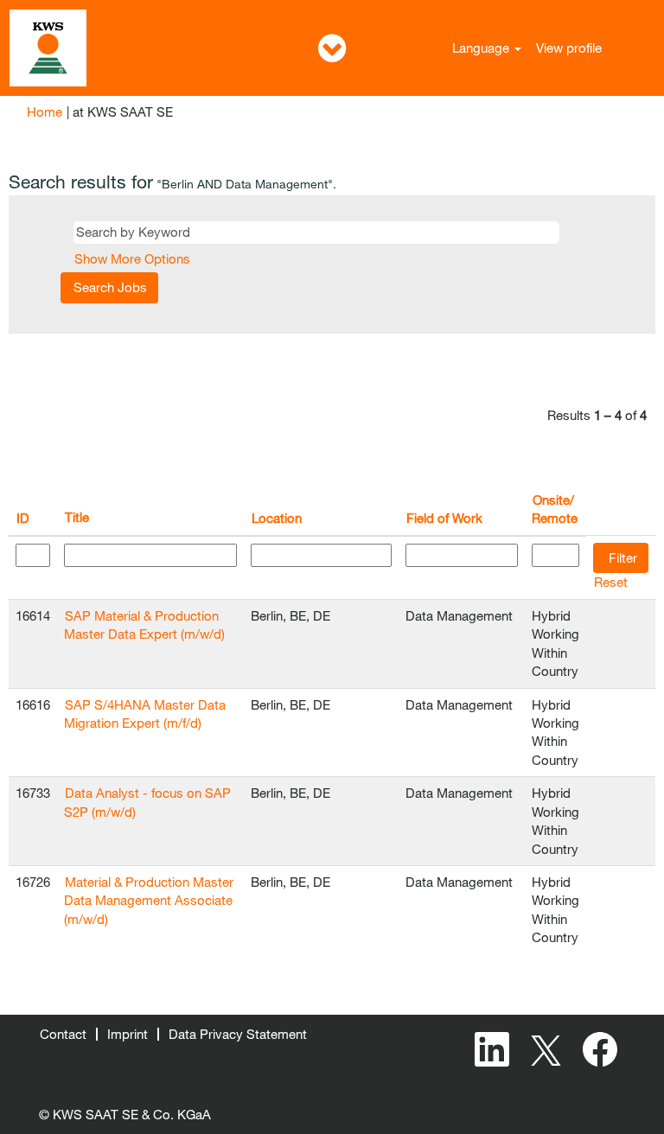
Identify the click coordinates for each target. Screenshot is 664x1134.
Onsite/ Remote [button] (555, 509)
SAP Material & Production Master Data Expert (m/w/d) (144, 624)
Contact (63, 1034)
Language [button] (482, 47)
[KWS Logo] (48, 48)
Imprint (127, 1034)
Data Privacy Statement (238, 1034)
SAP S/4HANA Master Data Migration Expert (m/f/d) (145, 713)
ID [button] (22, 518)
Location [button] (277, 518)
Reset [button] (611, 581)
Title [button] (77, 517)
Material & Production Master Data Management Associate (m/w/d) (148, 900)
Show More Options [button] (132, 258)
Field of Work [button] (444, 518)
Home (44, 111)
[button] (332, 48)
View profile (569, 47)
